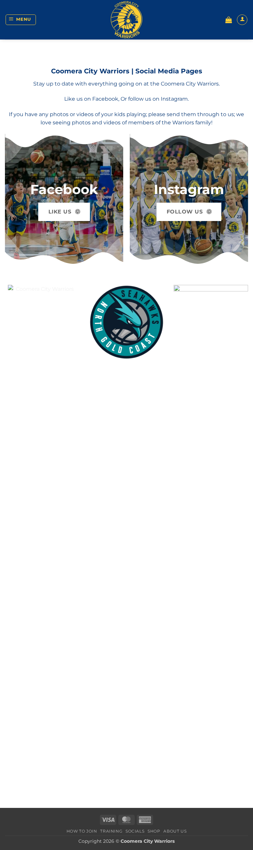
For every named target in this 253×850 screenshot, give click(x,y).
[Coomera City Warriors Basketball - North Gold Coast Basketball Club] (126, 19)
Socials (135, 831)
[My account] (242, 19)
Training (111, 831)
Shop (154, 831)
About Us (174, 831)
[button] (21, 19)
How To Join (82, 831)
